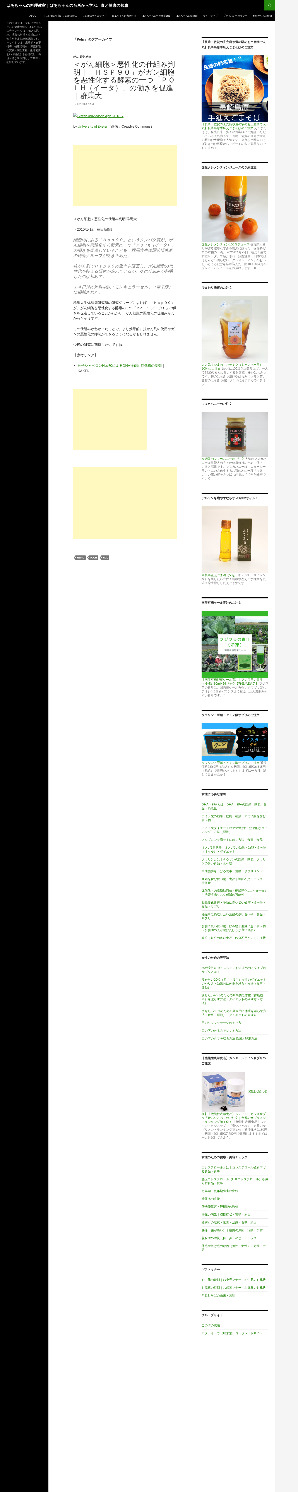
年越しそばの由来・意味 (218, 1295)
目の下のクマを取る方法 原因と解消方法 (229, 1038)
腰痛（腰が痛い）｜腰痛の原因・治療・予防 (232, 1230)
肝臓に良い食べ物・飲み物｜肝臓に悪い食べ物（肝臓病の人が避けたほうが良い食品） (234, 928)
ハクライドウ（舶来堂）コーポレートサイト (232, 1333)
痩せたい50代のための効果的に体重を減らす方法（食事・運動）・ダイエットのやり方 (234, 1013)
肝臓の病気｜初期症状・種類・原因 (226, 1214)
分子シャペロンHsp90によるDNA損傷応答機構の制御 (120, 365)
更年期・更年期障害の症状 (220, 1191)
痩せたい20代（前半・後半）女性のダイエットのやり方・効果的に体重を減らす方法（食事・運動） (234, 983)
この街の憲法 (211, 1325)
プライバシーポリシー (235, 15)
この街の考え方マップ (94, 15)
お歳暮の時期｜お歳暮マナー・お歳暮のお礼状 (234, 1287)
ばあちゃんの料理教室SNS (156, 15)
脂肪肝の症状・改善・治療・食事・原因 (229, 1222)
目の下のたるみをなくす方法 (221, 1030)
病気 (88, 56)
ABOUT (33, 15)
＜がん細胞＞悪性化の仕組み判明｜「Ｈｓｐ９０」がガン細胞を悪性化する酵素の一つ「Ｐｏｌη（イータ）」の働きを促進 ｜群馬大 (124, 80)
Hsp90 (80, 557)
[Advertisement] (125, 175)
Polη (93, 557)
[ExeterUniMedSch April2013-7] (98, 115)
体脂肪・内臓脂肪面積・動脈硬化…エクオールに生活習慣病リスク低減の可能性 (235, 892)
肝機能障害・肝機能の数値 (220, 1206)
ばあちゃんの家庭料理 (124, 15)
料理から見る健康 (262, 15)
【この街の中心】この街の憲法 (60, 15)
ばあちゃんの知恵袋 (186, 15)
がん (76, 56)
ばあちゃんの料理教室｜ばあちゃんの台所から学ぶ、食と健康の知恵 (67, 5)
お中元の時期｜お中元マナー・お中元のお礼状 (234, 1279)
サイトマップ (210, 15)
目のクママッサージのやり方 (221, 1022)
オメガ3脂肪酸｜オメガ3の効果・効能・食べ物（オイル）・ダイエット (234, 849)
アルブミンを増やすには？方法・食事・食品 (232, 839)
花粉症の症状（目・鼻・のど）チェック (229, 1238)
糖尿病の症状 (211, 1199)
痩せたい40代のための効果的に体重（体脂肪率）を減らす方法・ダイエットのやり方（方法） (232, 999)
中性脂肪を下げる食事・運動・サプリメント (232, 871)
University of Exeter (93, 126)
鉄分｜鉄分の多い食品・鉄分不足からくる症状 (234, 938)
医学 (82, 56)
